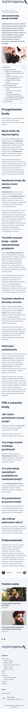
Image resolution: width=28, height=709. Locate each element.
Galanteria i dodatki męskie (12, 665)
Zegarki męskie (8, 667)
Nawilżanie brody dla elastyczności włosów (15, 74)
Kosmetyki (5, 675)
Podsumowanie (8, 101)
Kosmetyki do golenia (10, 677)
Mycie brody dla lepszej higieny (14, 71)
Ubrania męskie (8, 660)
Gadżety (4, 681)
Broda (3, 673)
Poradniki (4, 683)
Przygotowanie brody (10, 69)
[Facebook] (2, 639)
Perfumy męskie (8, 679)
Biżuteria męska (8, 669)
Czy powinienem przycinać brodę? (15, 97)
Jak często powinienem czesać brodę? (14, 88)
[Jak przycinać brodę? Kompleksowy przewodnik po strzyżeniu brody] (14, 618)
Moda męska (5, 658)
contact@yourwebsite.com (15, 699)
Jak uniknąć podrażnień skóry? (14, 99)
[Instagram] (4, 639)
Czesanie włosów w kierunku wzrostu (13, 81)
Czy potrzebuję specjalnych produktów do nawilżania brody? (14, 95)
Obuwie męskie (8, 663)
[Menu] (25, 3)
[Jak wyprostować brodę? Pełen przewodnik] (14, 594)
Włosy (3, 671)
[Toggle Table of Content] (23, 67)
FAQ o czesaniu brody (10, 85)
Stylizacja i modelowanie (12, 83)
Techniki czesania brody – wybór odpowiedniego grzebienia (14, 77)
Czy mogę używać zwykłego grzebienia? (13, 91)
